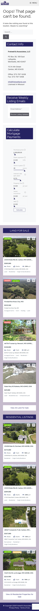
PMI (15, 201)
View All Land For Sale (19, 408)
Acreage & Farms (9, 311)
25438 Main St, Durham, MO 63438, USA (18, 446)
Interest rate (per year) (18, 175)
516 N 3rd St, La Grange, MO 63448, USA (18, 573)
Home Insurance (17, 192)
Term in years (18, 165)
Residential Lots (13, 395)
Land (5, 272)
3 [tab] (19, 255)
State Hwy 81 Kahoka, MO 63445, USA (18, 386)
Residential (12, 272)
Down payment (19, 157)
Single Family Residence (23, 272)
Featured (7, 280)
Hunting (23, 311)
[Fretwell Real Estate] (5, 3)
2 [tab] (17, 255)
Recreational (7, 542)
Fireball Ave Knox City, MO (14, 301)
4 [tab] (21, 255)
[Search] (6, 36)
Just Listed (7, 238)
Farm (17, 311)
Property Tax (18, 183)
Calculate (19, 210)
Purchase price (19, 150)
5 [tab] (23, 255)
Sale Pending (17, 552)
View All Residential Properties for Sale (19, 595)
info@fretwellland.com (17, 82)
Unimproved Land (25, 395)
